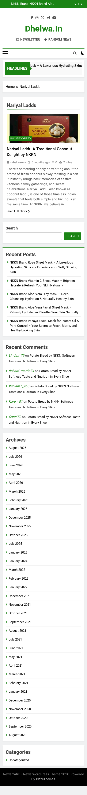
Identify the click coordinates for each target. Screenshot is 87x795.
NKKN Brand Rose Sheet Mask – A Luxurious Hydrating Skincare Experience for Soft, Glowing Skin (43, 267)
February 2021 (18, 683)
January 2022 (18, 587)
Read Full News (17, 211)
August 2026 (17, 448)
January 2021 (18, 691)
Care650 (15, 417)
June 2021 (16, 648)
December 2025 (20, 517)
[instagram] (37, 17)
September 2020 (20, 726)
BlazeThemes (45, 779)
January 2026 (18, 509)
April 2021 (16, 665)
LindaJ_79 (16, 355)
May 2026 (15, 474)
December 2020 (20, 700)
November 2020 (20, 709)
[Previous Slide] (75, 4)
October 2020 (18, 718)
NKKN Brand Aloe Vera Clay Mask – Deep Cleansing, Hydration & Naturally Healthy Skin (41, 4)
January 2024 (18, 561)
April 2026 (16, 483)
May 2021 (15, 657)
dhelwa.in (43, 29)
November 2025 (20, 526)
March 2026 (17, 491)
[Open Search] (74, 53)
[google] (48, 17)
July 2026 (15, 457)
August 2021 (17, 631)
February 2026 (18, 500)
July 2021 (15, 639)
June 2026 (16, 465)
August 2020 (17, 735)
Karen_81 (16, 401)
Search (12, 228)
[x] (43, 17)
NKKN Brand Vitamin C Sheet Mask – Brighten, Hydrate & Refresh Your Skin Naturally (15, 4)
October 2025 (18, 535)
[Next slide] (81, 4)
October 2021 (18, 613)
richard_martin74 (21, 371)
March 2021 (17, 674)
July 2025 (15, 544)
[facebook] (32, 17)
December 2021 (20, 596)
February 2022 (18, 578)
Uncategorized (20, 138)
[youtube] (54, 17)
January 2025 (18, 552)
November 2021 (20, 604)
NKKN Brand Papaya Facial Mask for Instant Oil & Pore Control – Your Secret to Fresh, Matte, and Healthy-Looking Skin (44, 325)
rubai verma (18, 162)
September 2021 (20, 622)
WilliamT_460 (19, 386)
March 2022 (17, 570)
